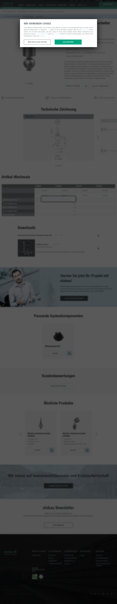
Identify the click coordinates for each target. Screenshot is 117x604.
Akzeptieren (85, 29)
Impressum (56, 34)
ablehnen (42, 36)
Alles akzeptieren (68, 42)
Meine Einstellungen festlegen (37, 42)
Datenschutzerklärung (42, 34)
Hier (49, 29)
